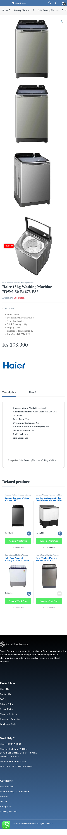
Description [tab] (9, 392)
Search (50, 3)
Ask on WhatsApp (18, 541)
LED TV (3, 801)
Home (4, 10)
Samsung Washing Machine (14, 495)
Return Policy (6, 709)
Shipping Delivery (8, 714)
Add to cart (29, 533)
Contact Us (5, 694)
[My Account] (56, 3)
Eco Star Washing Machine (45, 495)
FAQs (2, 699)
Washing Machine (21, 10)
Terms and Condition (10, 719)
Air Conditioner (7, 786)
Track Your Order (8, 724)
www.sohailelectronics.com (13, 761)
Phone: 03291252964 (10, 744)
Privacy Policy (6, 704)
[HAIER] (14, 365)
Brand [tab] (32, 392)
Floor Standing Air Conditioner (14, 791)
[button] (61, 22)
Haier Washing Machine (48, 10)
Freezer (4, 796)
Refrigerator (6, 806)
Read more (59, 593)
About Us (4, 689)
